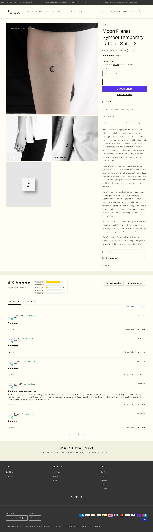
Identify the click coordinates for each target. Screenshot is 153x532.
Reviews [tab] (12, 301)
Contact (104, 480)
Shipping (116, 64)
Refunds (104, 489)
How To (103, 472)
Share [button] (107, 265)
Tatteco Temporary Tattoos (19, 526)
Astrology (107, 50)
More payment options (124, 94)
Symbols (132, 50)
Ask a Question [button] (115, 283)
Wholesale (10, 476)
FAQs (102, 476)
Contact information (96, 526)
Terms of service (70, 526)
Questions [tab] (28, 301)
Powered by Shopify (34, 526)
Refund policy (47, 526)
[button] (31, 11)
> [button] (83, 434)
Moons (125, 50)
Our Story (57, 472)
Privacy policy (58, 526)
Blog (55, 480)
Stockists (9, 472)
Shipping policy (82, 526)
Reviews (56, 476)
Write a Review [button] (136, 283)
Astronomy (116, 50)
